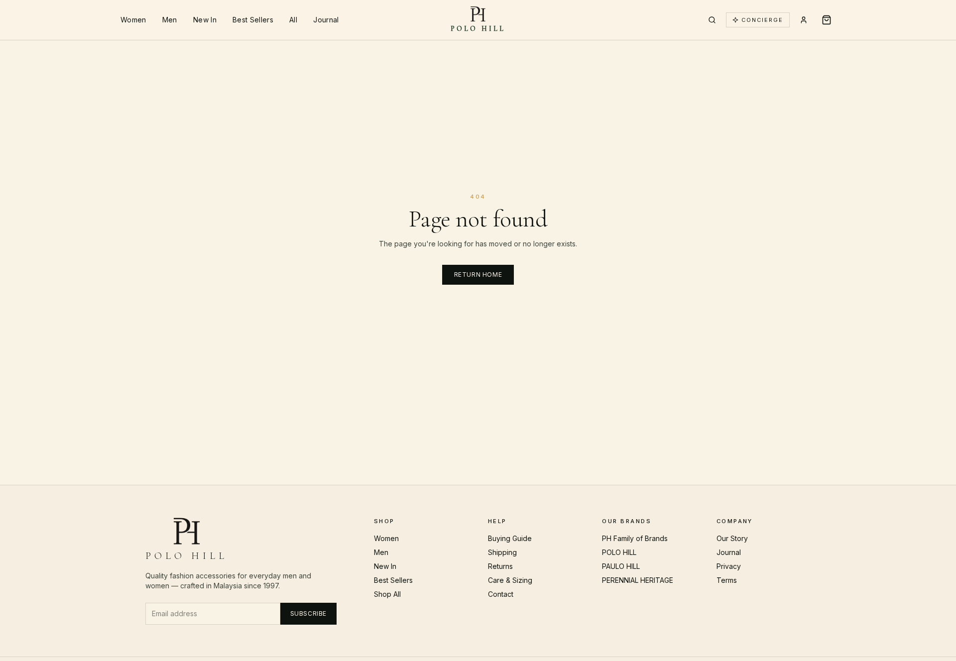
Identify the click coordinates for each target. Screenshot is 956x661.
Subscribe (308, 613)
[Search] (712, 20)
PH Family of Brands (635, 538)
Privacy (729, 566)
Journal (326, 19)
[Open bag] (827, 20)
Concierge (762, 19)
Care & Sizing (510, 580)
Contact (500, 594)
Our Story (732, 538)
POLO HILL (619, 552)
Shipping (502, 552)
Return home (478, 274)
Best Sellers (253, 19)
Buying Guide (510, 538)
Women (133, 19)
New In (205, 19)
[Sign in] (804, 20)
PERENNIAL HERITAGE (637, 580)
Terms (727, 580)
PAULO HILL (621, 566)
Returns (500, 566)
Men (169, 19)
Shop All (387, 594)
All (293, 19)
